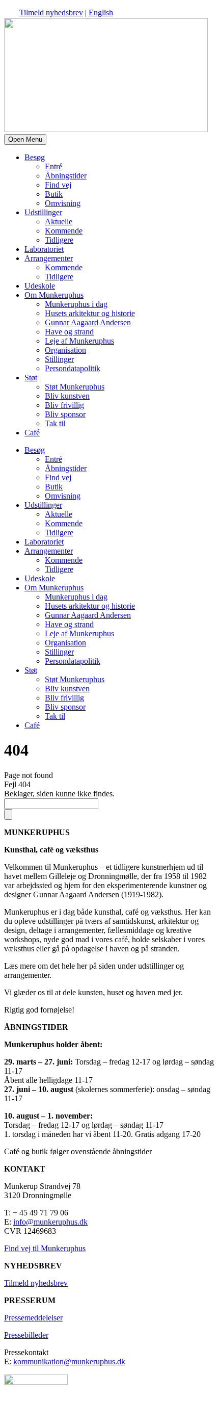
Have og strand (69, 331)
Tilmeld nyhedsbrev (51, 12)
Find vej (58, 184)
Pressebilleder (26, 1335)
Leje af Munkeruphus (79, 340)
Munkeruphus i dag (76, 304)
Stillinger (59, 359)
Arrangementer (48, 258)
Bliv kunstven (67, 396)
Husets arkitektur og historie (90, 313)
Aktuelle (58, 221)
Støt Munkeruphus (74, 386)
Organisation (65, 350)
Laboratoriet (44, 249)
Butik (54, 194)
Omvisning (62, 203)
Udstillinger (43, 212)
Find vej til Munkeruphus (45, 1248)
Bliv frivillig (64, 405)
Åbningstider (66, 175)
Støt (30, 377)
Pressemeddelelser (33, 1317)
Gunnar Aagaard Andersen (88, 322)
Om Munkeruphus (54, 295)
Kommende (64, 230)
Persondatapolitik (72, 368)
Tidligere (59, 240)
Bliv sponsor (65, 414)
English (101, 12)
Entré (53, 166)
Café (32, 432)
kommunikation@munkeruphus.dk (69, 1361)
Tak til (55, 423)
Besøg (34, 157)
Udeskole (39, 285)
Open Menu (25, 139)
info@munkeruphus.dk (50, 1221)
